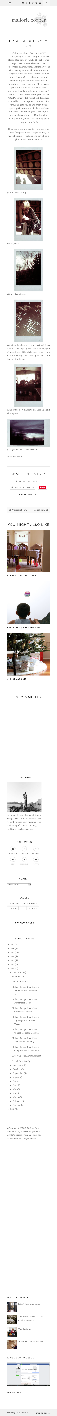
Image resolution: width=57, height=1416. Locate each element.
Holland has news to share (30, 1341)
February (17, 1101)
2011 (12, 968)
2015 (12, 952)
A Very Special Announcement (26, 1056)
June (15, 1085)
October (17, 1069)
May (15, 1089)
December (18, 972)
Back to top (42, 1413)
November (18, 1065)
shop (13, 864)
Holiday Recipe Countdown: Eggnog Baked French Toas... (25, 1020)
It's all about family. (21, 1061)
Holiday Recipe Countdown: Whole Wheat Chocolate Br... (25, 990)
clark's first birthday (21, 575)
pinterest (24, 853)
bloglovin (24, 864)
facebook (35, 853)
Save (43, 487)
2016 (12, 948)
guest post (33, 908)
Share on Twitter (24, 487)
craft (23, 908)
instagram (13, 853)
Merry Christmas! (20, 981)
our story (13, 908)
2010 (12, 1109)
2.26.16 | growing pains (29, 1304)
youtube (36, 864)
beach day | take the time (24, 627)
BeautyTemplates (22, 1413)
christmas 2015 (17, 679)
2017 (12, 944)
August (16, 1077)
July (14, 1081)
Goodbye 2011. (19, 976)
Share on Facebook (29, 482)
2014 (12, 956)
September (18, 1073)
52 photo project (30, 904)
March (16, 1097)
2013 (12, 960)
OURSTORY (32, 494)
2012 (12, 964)
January (16, 1105)
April (15, 1093)
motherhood (14, 904)
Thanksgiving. (25, 1329)
